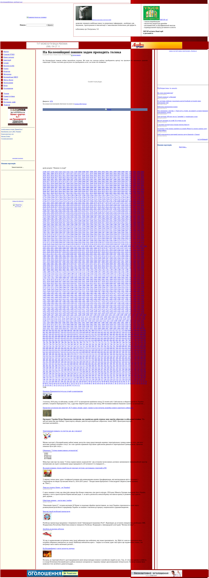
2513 (134, 215)
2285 (111, 232)
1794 (95, 270)
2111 (78, 246)
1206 (56, 315)
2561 (48, 213)
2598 (107, 209)
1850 (79, 266)
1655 (130, 279)
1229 (68, 313)
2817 (64, 193)
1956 (72, 258)
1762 (119, 272)
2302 (44, 232)
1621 (60, 283)
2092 (48, 248)
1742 (95, 274)
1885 (44, 264)
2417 (103, 223)
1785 (130, 270)
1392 (142, 299)
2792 (60, 195)
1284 (56, 309)
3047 (79, 176)
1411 (68, 299)
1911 (44, 262)
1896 (103, 262)
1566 (72, 287)
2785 (87, 195)
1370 (126, 301)
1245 (107, 311)
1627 (138, 281)
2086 (72, 248)
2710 (75, 201)
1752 (56, 274)
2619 (126, 207)
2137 (79, 244)
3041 (103, 176)
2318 (83, 230)
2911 (103, 185)
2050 (111, 250)
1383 (76, 301)
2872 (52, 189)
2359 (126, 226)
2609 (64, 209)
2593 (126, 209)
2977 (48, 181)
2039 (52, 252)
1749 (68, 274)
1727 (52, 275)
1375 (107, 301)
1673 (60, 279)
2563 (142, 211)
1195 (98, 315)
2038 (56, 252)
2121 (142, 244)
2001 (99, 254)
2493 (111, 217)
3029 (48, 177)
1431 (91, 297)
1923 (99, 260)
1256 (64, 311)
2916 (83, 185)
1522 (142, 289)
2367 (95, 226)
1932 (64, 260)
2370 (83, 226)
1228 (72, 313)
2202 (130, 238)
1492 (56, 293)
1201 (76, 315)
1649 (52, 281)
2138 (76, 244)
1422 (126, 297)
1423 (123, 297)
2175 (134, 240)
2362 (115, 226)
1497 (138, 291)
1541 (68, 289)
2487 (134, 217)
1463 (68, 295)
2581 (72, 211)
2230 (123, 236)
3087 (126, 172)
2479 (64, 219)
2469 (103, 219)
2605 (79, 209)
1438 (64, 297)
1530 (111, 289)
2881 (119, 187)
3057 (142, 174)
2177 (126, 240)
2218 (68, 238)
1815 (115, 268)
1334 (64, 305)
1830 (56, 268)
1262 (142, 309)
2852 (130, 189)
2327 (48, 230)
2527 (79, 215)
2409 (134, 223)
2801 (126, 193)
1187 (129, 315)
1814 (119, 268)
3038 (115, 176)
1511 (83, 291)
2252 (138, 234)
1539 (76, 289)
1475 (123, 293)
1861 (138, 264)
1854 (64, 266)
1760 (126, 272)
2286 (107, 232)
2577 (87, 211)
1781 (44, 272)
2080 (95, 248)
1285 (52, 309)
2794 (52, 195)
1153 (52, 319)
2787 (79, 195)
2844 (60, 191)
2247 (56, 236)
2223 (48, 238)
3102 (68, 172)
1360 (64, 303)
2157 (103, 242)
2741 (56, 199)
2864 (83, 189)
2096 (137, 246)
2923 (56, 185)
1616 (79, 283)
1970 (119, 256)
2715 (56, 201)
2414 (115, 223)
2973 (64, 181)
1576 (134, 285)
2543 (119, 213)
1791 (107, 270)
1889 (130, 262)
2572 (107, 211)
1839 (123, 266)
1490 (64, 293)
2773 (134, 195)
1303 (83, 307)
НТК (51, 101)
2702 (107, 201)
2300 (52, 232)
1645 (68, 281)
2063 (60, 250)
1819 (99, 268)
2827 (126, 191)
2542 (123, 213)
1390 (48, 301)
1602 (134, 283)
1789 (115, 270)
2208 (107, 238)
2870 (60, 189)
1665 (91, 279)
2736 (76, 199)
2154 (115, 242)
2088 (64, 248)
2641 (142, 205)
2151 (126, 242)
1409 (75, 299)
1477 (115, 293)
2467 (111, 219)
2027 (99, 252)
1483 (91, 293)
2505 (64, 217)
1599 (44, 285)
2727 (111, 199)
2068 (142, 248)
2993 (87, 179)
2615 (142, 207)
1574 (142, 285)
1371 (123, 301)
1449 (123, 295)
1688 (103, 277)
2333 (126, 228)
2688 (60, 203)
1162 (120, 317)
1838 (126, 266)
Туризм (6, 93)
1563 (83, 287)
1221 (99, 313)
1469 (44, 295)
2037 (60, 252)
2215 (79, 238)
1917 (123, 260)
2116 (59, 246)
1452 (111, 295)
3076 (68, 174)
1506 (103, 291)
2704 (99, 201)
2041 (44, 252)
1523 (138, 289)
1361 (60, 303)
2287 (103, 232)
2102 (113, 246)
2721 (134, 199)
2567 (126, 211)
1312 (48, 307)
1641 (83, 281)
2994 (83, 179)
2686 (68, 203)
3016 (99, 177)
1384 (72, 301)
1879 (68, 264)
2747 (134, 197)
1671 (68, 279)
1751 (60, 274)
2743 (48, 199)
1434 (79, 297)
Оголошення (8, 88)
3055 (48, 176)
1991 (138, 254)
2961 (111, 181)
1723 (68, 275)
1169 (94, 317)
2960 (115, 181)
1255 (68, 311)
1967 (130, 256)
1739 (107, 274)
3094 (99, 172)
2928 (138, 183)
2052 (103, 250)
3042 (99, 176)
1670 (72, 279)
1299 (99, 307)
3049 (72, 176)
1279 (76, 309)
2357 (134, 226)
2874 (44, 189)
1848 (87, 266)
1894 (111, 262)
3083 (142, 172)
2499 (87, 217)
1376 (103, 301)
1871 (99, 264)
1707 (130, 275)
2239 (87, 236)
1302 (87, 307)
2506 (60, 217)
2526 (83, 215)
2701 (111, 201)
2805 (111, 193)
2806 (107, 193)
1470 (142, 293)
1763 (115, 272)
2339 (103, 228)
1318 (126, 305)
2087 (68, 248)
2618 (130, 207)
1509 (91, 291)
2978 (44, 181)
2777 (119, 195)
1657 (123, 279)
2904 (130, 185)
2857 (111, 189)
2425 (72, 223)
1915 (130, 260)
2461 (134, 219)
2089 (60, 248)
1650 (48, 281)
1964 (142, 256)
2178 (123, 240)
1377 (99, 301)
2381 (142, 225)
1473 (130, 293)
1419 (138, 297)
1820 (95, 268)
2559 (56, 213)
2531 (64, 215)
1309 (60, 307)
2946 (68, 183)
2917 (79, 185)
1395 (130, 299)
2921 (64, 185)
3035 (126, 176)
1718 (87, 275)
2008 (71, 254)
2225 (142, 236)
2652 (99, 205)
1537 (83, 289)
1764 (111, 272)
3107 (48, 172)
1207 (52, 315)
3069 (95, 174)
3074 (76, 174)
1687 (107, 277)
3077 (64, 174)
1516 (64, 291)
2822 (44, 193)
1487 (76, 293)
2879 (126, 187)
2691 (48, 203)
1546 (48, 289)
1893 (115, 262)
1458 (87, 295)
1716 (95, 275)
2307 (126, 230)
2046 (126, 250)
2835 (95, 191)
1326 (95, 305)
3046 (83, 176)
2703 (103, 201)
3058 (138, 174)
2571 (111, 211)
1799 (76, 270)
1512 (79, 291)
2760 (83, 197)
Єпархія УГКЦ (8, 54)
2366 (99, 226)
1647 (60, 281)
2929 (134, 183)
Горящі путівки (9, 96)
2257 (119, 234)
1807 (44, 270)
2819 (56, 193)
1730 (142, 274)
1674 (56, 279)
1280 (72, 309)
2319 (79, 230)
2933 (119, 183)
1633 (115, 281)
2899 (48, 187)
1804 (56, 270)
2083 (83, 248)
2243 (72, 236)
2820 (52, 193)
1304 (79, 307)
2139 (72, 244)
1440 (56, 297)
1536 (87, 289)
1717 (91, 275)
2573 (103, 211)
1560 (95, 287)
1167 (101, 317)
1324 (103, 305)
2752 (115, 197)
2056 (87, 250)
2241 (79, 236)
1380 (87, 301)
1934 (56, 260)
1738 (111, 274)
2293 (79, 232)
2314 (99, 230)
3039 (111, 176)
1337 (52, 305)
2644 (130, 205)
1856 (56, 266)
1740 (103, 274)
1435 (76, 297)
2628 (91, 207)
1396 (126, 299)
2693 (142, 201)
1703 (44, 277)
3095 (95, 172)
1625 (44, 283)
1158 (135, 317)
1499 (130, 291)
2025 (107, 252)
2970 (76, 181)
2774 (130, 195)
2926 (44, 185)
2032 (79, 252)
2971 (72, 181)
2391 (103, 225)
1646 (64, 281)
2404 (52, 225)
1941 (130, 258)
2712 (68, 201)
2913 (95, 185)
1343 (130, 303)
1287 (44, 309)
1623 (52, 283)
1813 (123, 268)
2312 (107, 230)
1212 (134, 313)
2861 (95, 189)
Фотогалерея (8, 83)
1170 (90, 317)
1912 (142, 260)
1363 (52, 303)
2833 (103, 191)
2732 (91, 199)
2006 (79, 254)
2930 (130, 183)
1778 (56, 272)
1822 (87, 268)
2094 (145, 246)
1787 (123, 270)
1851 (76, 266)
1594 (64, 285)
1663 (99, 279)
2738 (68, 199)
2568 (123, 211)
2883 (111, 187)
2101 (117, 246)
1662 (103, 279)
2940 (91, 183)
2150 (130, 242)
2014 (48, 254)
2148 (138, 242)
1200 (79, 315)
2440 (115, 221)
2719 (142, 199)
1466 (56, 295)
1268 (119, 309)
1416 (48, 299)
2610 (60, 209)
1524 (134, 289)
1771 (83, 272)
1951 (91, 258)
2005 (83, 254)
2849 (142, 189)
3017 (95, 177)
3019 (87, 177)
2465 (119, 219)
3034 (130, 176)
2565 (134, 211)
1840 (119, 266)
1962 (48, 258)
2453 (64, 221)
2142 (60, 244)
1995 (122, 254)
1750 (64, 274)
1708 (126, 275)
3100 (76, 172)
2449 (79, 221)
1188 (125, 315)
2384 (130, 225)
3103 (64, 172)
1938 (142, 258)
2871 (56, 189)
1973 (107, 256)
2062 (64, 250)
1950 (95, 258)
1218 (111, 313)
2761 (79, 197)
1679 (138, 277)
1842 (111, 266)
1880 (64, 264)
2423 (79, 223)
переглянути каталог (17, 158)
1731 (138, 274)
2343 (87, 228)
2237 (95, 236)
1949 (99, 258)
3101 (72, 172)
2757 (95, 197)
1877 (76, 264)
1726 (56, 275)
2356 (138, 226)
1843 (107, 266)
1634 (111, 281)
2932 (123, 183)
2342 (91, 228)
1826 (72, 268)
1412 (64, 299)
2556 (68, 213)
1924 (95, 260)
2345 (79, 228)
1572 (48, 287)
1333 (68, 305)
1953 (83, 258)
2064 (56, 250)
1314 (142, 305)
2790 (68, 195)
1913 (138, 260)
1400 (111, 299)
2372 (76, 226)
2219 (64, 238)
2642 (138, 205)
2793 (56, 195)
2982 (130, 179)
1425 (115, 297)
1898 (95, 262)
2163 (79, 242)
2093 (44, 248)
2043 (138, 250)
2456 (52, 221)
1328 (87, 305)
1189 (121, 315)
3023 (72, 177)
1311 (52, 307)
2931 (126, 183)
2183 (103, 240)
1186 (133, 315)
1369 (130, 301)
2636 (60, 207)
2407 (142, 223)
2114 (67, 246)
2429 (56, 223)
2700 (115, 201)
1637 (99, 281)
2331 (134, 228)
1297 (107, 307)
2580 (76, 211)
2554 (76, 213)
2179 (119, 240)
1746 (79, 274)
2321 (72, 230)
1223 (91, 313)
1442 (48, 297)
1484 (87, 293)
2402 (60, 225)
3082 (44, 174)
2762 (76, 197)
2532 (60, 215)
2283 (119, 232)
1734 (126, 274)
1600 (142, 283)
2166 (68, 242)
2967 (87, 181)
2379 (48, 226)
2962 (107, 181)
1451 (115, 295)
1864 (126, 264)
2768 (52, 197)
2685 (72, 203)
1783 (138, 270)
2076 (111, 248)
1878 (72, 264)
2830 (115, 191)
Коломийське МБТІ (10, 77)
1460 (79, 295)
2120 (44, 246)
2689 (56, 203)
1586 (95, 285)
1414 (56, 299)
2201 (134, 238)
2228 (130, 236)
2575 (95, 211)
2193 (64, 240)
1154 (48, 319)
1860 (142, 264)
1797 (83, 270)
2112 (75, 246)
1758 (134, 272)
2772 (138, 195)
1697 (68, 277)
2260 (107, 234)
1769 (91, 272)
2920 (68, 185)
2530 (68, 215)
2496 (99, 217)
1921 (107, 260)
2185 (95, 240)
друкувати (77, 55)
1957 (68, 258)
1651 (44, 281)
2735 (79, 199)
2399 (72, 225)
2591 (134, 209)
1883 (52, 264)
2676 (107, 203)
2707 (87, 201)
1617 (76, 283)
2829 (119, 191)
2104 (106, 246)
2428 (60, 223)
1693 (83, 277)
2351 (56, 228)
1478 (111, 293)
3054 (52, 176)
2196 (52, 240)
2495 (103, 217)
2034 (72, 252)
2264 (91, 234)
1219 (107, 313)
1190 (118, 315)
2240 (83, 236)
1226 (79, 313)
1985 (60, 256)
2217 (72, 238)
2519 (111, 215)
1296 (111, 307)
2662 (60, 205)
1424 (119, 297)
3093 (103, 172)
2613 (48, 209)
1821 (91, 268)
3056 (44, 176)
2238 (91, 236)
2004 (87, 254)
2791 (64, 195)
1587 (91, 285)
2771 (142, 195)
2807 (103, 193)
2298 (60, 232)
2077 (107, 248)
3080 (52, 174)
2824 (138, 191)
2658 (76, 205)
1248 (95, 311)
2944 (76, 183)
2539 (134, 213)
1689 (99, 277)
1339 (44, 305)
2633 (72, 207)
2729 (103, 199)
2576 (91, 211)
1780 (48, 272)
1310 (56, 307)
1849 (83, 266)
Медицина (7, 74)
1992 (134, 254)
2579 (79, 211)
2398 (76, 225)
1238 (134, 311)
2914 (91, 185)
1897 (99, 262)
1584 (103, 285)
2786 (83, 195)
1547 (44, 289)
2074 (119, 248)
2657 (79, 205)
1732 (134, 274)
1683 (123, 277)
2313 (103, 230)
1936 (48, 260)
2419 (95, 223)
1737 (115, 274)
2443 (103, 221)
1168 (97, 317)
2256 (123, 234)
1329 (83, 305)
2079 (99, 248)
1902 (79, 262)
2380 (44, 226)
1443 (44, 297)
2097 (133, 246)
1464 (64, 295)
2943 (79, 183)
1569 (60, 287)
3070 (91, 174)
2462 (130, 219)
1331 (76, 305)
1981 (76, 256)
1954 (79, 258)
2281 (126, 232)
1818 (103, 268)
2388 (115, 225)
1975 (99, 256)
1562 (87, 287)
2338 (107, 228)
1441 (52, 297)
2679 (95, 203)
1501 (122, 291)
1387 (60, 301)
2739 (64, 199)
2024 (111, 252)
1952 (87, 258)
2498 (91, 217)
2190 (76, 240)
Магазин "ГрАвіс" (5, 136)
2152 (123, 242)
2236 (99, 236)
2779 (111, 195)
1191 (114, 315)
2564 (138, 211)
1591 (76, 285)
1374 (111, 301)
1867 (115, 264)
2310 (115, 230)
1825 (76, 268)
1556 (111, 287)
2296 (68, 232)
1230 (64, 313)
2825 (134, 191)
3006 (138, 177)
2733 (87, 199)
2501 (79, 217)
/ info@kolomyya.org (17, 2)
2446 (91, 221)
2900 (44, 187)
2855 (119, 189)
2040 (48, 252)
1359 (68, 303)
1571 (52, 287)
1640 (87, 281)
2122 (138, 244)
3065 (111, 174)
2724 (123, 199)
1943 (123, 258)
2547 (103, 213)
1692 (87, 277)
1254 (72, 311)
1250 (87, 311)
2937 (103, 183)
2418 (99, 223)
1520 (48, 291)
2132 (99, 244)
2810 (91, 193)
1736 (119, 274)
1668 (79, 279)
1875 (83, 264)
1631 (123, 281)
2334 (123, 228)
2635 (64, 207)
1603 (130, 283)
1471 (138, 293)
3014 (107, 177)
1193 (106, 315)
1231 (60, 313)
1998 (111, 254)
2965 (95, 181)
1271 (107, 309)
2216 (76, 238)
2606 (75, 209)
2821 (48, 193)
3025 (64, 177)
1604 (126, 283)
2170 (52, 242)
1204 (64, 315)
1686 (111, 277)
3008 (130, 177)
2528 (76, 215)
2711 (71, 201)
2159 (95, 242)
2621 (119, 207)
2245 (64, 236)
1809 (138, 268)
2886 (99, 187)
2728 (107, 199)
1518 (56, 291)
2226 (138, 236)
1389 (52, 301)
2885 (103, 187)
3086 (130, 172)
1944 (119, 258)
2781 (103, 195)
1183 (144, 315)
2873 (48, 189)
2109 (86, 246)
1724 (64, 275)
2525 (87, 215)
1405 (91, 299)
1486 (79, 293)
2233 (111, 236)
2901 (142, 185)
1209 (44, 315)
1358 (72, 303)
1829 (60, 268)
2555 (72, 213)
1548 (142, 287)
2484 (44, 219)
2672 (123, 203)
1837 (130, 266)
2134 (91, 244)
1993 (130, 254)
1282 (64, 309)
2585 (56, 211)
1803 (60, 270)
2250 (44, 236)
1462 (72, 295)
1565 (76, 287)
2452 (68, 221)
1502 (119, 291)
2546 (107, 213)
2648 (115, 205)
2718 (44, 201)
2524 (91, 215)
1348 (111, 303)
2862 (91, 189)
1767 (99, 272)
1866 (119, 264)
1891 (122, 262)
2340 (99, 228)
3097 (87, 172)
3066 (107, 174)
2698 (122, 201)
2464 (123, 219)
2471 (95, 219)
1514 (72, 291)
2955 (134, 181)
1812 (126, 268)
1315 (138, 305)
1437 (68, 297)
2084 (79, 248)
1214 (126, 313)
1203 (68, 315)
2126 (123, 244)
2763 (72, 197)
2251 (142, 234)
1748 (72, 274)
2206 (115, 238)
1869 (107, 264)
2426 (68, 223)
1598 (48, 285)
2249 (48, 236)
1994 (126, 254)
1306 (71, 307)
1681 (130, 277)
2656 (83, 205)
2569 (119, 211)
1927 (83, 260)
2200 (138, 238)
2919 (72, 185)
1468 (48, 295)
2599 (103, 209)
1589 (83, 285)
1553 (123, 287)
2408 (138, 223)
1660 (111, 279)
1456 (95, 295)
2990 (99, 179)
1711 (115, 275)
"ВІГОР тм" (164, 19)
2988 (107, 179)
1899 (91, 262)
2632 (76, 207)
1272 (103, 309)
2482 (52, 219)
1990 (142, 254)
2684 (76, 203)
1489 (68, 293)
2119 (48, 246)
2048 (119, 250)
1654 (134, 279)
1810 (134, 268)
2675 (111, 203)
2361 (119, 226)
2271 (64, 234)
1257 (60, 311)
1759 (130, 272)
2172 (44, 242)
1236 (142, 311)
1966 (134, 256)
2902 (138, 185)
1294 (119, 307)
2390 (107, 225)
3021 (79, 177)
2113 (71, 246)
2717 (48, 201)
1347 (115, 303)
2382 (138, 225)
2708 (83, 201)
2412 (123, 223)
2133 (95, 244)
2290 (91, 232)
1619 (68, 283)
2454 (60, 221)
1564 (79, 287)
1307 (68, 307)
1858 (48, 266)
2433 (142, 221)
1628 (134, 281)
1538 (79, 289)
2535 (48, 215)
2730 (99, 199)
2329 (142, 228)
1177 (63, 317)
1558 (103, 287)
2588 (44, 211)
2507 (56, 217)
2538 (138, 213)
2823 (142, 191)
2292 (83, 232)
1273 (99, 309)
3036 (123, 176)
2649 (111, 205)
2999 (64, 179)
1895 (107, 262)
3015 (103, 177)
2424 (76, 223)
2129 (111, 244)
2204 (122, 238)
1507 (99, 291)
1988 (48, 256)
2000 (103, 254)
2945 (72, 183)
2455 (56, 221)
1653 (138, 279)
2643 (134, 205)
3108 (44, 172)
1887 (138, 262)
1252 (79, 311)
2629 (87, 207)
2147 (142, 242)
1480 (103, 293)
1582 (111, 285)
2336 (115, 228)
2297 (64, 232)
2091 (52, 248)
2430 (52, 223)
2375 (64, 226)
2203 (126, 238)
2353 (48, 228)
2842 (68, 191)
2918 (76, 185)
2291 (87, 232)
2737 (72, 199)
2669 (134, 203)
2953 (142, 181)
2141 (64, 244)
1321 (115, 305)
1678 (142, 277)
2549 (95, 213)
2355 (142, 226)
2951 (48, 183)
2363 (111, 226)
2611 (56, 209)
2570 (115, 211)
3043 (95, 176)
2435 (134, 221)
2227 (134, 236)
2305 (134, 230)
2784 (91, 195)
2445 (95, 221)
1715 (99, 275)
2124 (130, 244)
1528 (119, 289)
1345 (123, 303)
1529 (115, 289)
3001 (56, 179)
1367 (138, 301)
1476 (119, 293)
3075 (72, 174)
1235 (44, 313)
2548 (99, 213)
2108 (90, 246)
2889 (87, 187)
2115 (63, 246)
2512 (138, 215)
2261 (103, 234)
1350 (103, 303)
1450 (119, 295)
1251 (83, 311)
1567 (68, 287)
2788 (76, 195)
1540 (72, 289)
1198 (87, 315)
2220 (60, 238)
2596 (115, 209)
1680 (134, 277)
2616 (138, 207)
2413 (119, 223)
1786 (126, 270)
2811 (87, 193)
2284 (115, 232)
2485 (142, 217)
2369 (87, 226)
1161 (124, 317)
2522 (99, 215)
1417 (44, 299)
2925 (48, 185)
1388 (56, 301)
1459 (83, 295)
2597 (111, 209)
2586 (52, 211)
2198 (44, 240)
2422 (83, 223)
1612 (95, 283)
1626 (142, 281)
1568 (64, 287)
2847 (48, 191)
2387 (119, 225)
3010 (122, 177)
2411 (126, 223)
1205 (60, 315)
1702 (48, 277)
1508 (95, 291)
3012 (115, 177)
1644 (72, 281)
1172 (82, 317)
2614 (44, 209)
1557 (107, 287)
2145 (48, 244)
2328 (44, 230)
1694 (79, 277)
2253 (134, 234)
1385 (68, 301)
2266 (83, 234)
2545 (111, 213)
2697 (126, 201)
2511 (142, 215)
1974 (103, 256)
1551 (130, 287)
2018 (134, 252)
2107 (94, 246)
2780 (107, 195)
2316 (91, 230)
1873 (91, 264)
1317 (130, 305)
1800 (72, 270)
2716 (52, 201)
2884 (107, 187)
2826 (130, 191)
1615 (83, 283)
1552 (126, 287)
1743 (91, 274)
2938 (99, 183)
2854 (123, 189)
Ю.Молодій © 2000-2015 (18, 201)
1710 (119, 275)
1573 (44, 287)
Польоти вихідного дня (7, 134)
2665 (48, 205)
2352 (52, 228)
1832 (48, 268)
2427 (64, 223)
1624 (48, 283)
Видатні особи (8, 66)
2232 (115, 236)
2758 (91, 197)
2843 (64, 191)
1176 (67, 317)
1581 (115, 285)
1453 (107, 295)
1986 (56, 256)
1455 (99, 295)
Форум (6, 51)
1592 (72, 285)
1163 (116, 317)
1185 (137, 315)
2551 (87, 213)
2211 (95, 238)
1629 (130, 281)
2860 (99, 189)
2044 (134, 250)
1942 (126, 258)
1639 (91, 281)
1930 (72, 260)
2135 (87, 244)
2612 (52, 209)
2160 (91, 242)
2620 (123, 207)
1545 (52, 289)
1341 (138, 303)
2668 (138, 203)
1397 (122, 299)
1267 (123, 309)
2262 (99, 234)
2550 (91, 213)
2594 (122, 209)
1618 (72, 283)
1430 (95, 297)
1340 (142, 303)
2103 (110, 246)
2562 (44, 213)
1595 (60, 285)
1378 (95, 301)
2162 (83, 242)
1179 (55, 317)
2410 (130, 223)
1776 (64, 272)
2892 (76, 187)
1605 (122, 283)
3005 (142, 177)
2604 (83, 209)
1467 (52, 295)
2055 (91, 250)
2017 (138, 252)
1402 (103, 299)
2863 (87, 189)
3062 (123, 174)
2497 (95, 217)
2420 (91, 223)
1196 (95, 315)
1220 (103, 313)
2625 (103, 207)
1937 (44, 260)
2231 (119, 236)
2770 (44, 197)
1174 (75, 317)
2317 (87, 230)
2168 (60, 242)
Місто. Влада (8, 80)
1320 (119, 305)
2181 (111, 240)
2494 (107, 217)
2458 (44, 221)
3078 (60, 174)
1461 (76, 295)
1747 (76, 274)
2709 (79, 201)
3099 (79, 172)
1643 (76, 281)
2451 (72, 221)
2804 (115, 193)
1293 (122, 307)
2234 (107, 236)
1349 (107, 303)
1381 (83, 301)
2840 (76, 191)
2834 (99, 191)
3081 (48, 174)
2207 (111, 238)
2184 (99, 240)
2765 (64, 197)
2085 (76, 248)
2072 (126, 248)
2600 (99, 209)
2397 (79, 225)
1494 (48, 293)
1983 (68, 256)
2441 (111, 221)
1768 (95, 272)
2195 (56, 240)
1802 (64, 270)
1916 (126, 260)
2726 (115, 199)
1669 (76, 279)
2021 (123, 252)
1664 (95, 279)
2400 (68, 225)
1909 (52, 262)
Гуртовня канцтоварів (7, 138)
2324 (60, 230)
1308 (64, 307)
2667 (142, 203)
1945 (115, 258)
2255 (126, 234)
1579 (123, 285)
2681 (87, 203)
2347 (72, 228)
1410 (71, 299)
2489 (126, 217)
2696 (130, 201)
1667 (83, 279)
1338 (48, 305)
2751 (119, 197)
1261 (44, 311)
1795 (91, 270)
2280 (130, 232)
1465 (60, 295)
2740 (60, 199)
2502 (76, 217)
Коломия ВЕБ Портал (80, 104)
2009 (68, 254)
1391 (44, 301)
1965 (138, 256)
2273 (56, 234)
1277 (83, 309)
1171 (86, 317)
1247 (99, 311)
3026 (60, 177)
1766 (103, 272)
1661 (107, 279)
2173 (142, 240)
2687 (64, 203)
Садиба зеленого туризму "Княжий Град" (12, 129)
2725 (119, 199)
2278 (138, 232)
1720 (79, 275)
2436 (130, 221)
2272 (60, 234)
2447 (87, 221)
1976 (95, 256)
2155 (111, 242)
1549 (138, 287)
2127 (119, 244)
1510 (87, 291)
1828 (64, 268)
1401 (107, 299)
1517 (60, 291)
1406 (87, 299)
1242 (119, 311)
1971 (115, 256)
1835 (138, 266)
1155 (44, 319)
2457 (48, 221)
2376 (60, 226)
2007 (75, 254)
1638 (95, 281)
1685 (115, 277)
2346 (76, 228)
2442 (107, 221)
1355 (83, 303)
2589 (142, 209)
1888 (134, 262)
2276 (44, 234)
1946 (111, 258)
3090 (115, 172)
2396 (83, 225)
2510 (44, 217)
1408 (79, 299)
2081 (91, 248)
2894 (68, 187)
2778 (115, 195)
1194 (102, 315)
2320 (76, 230)
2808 (99, 193)
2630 (83, 207)
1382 (79, 301)
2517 (119, 215)
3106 (52, 172)
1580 (119, 285)
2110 (82, 246)
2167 (64, 242)
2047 (123, 250)
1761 (123, 272)
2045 (130, 250)
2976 (52, 181)
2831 (111, 191)
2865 (79, 189)
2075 (115, 248)
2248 (52, 236)
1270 (111, 309)
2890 (83, 187)
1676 (48, 279)
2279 (134, 232)
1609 (107, 283)
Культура (6, 71)
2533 (56, 215)
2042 (142, 250)
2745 (142, 197)
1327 (91, 305)
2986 (115, 179)
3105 (56, 172)
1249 (91, 311)
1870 (103, 264)
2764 (68, 197)
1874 (87, 264)
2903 (134, 185)
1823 (83, 268)
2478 (68, 219)
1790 (111, 270)
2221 (56, 238)
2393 (95, 225)
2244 (68, 236)
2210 (99, 238)
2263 (95, 234)
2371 (79, 226)
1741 (99, 274)
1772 (79, 272)
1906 (64, 262)
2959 (119, 181)
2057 (83, 250)
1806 (48, 270)
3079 (56, 174)
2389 (111, 225)
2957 (126, 181)
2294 (76, 232)
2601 (95, 209)
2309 (119, 230)
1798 (79, 270)
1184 (140, 315)
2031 (83, 252)
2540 (130, 213)
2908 (115, 185)
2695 (134, 201)
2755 (103, 197)
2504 (68, 217)
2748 (130, 197)
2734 (83, 199)
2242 (76, 236)
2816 (68, 193)
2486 (138, 217)
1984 (64, 256)
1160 (128, 317)
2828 (123, 191)
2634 (68, 207)
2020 (126, 252)
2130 (107, 244)
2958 (123, 181)
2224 (44, 238)
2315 (95, 230)
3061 (126, 174)
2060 (72, 250)
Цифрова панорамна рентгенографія (101, 19)
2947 (64, 183)
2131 (103, 244)
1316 (134, 305)
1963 (44, 258)
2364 (107, 226)
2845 (56, 191)
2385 (126, 225)
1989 (44, 256)
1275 (91, 309)
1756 (142, 272)
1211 (138, 313)
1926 (87, 260)
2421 (87, 223)
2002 (95, 254)
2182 (107, 240)
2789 (72, 195)
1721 (76, 275)
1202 (72, 315)
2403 (56, 225)
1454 (103, 295)
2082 (87, 248)
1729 (44, 275)
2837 (87, 191)
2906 (122, 185)
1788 (119, 270)
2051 (107, 250)
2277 (142, 232)
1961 (52, 258)
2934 (115, 183)
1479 (107, 293)
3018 (91, 177)
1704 (142, 275)
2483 (48, 219)
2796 (44, 195)
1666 (87, 279)
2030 (87, 252)
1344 (126, 303)
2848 (44, 191)
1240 (126, 311)
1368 (134, 301)
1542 (64, 289)
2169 (56, 242)
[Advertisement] (7, 184)
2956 (130, 181)
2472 (91, 219)
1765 (107, 272)
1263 (138, 309)
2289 (95, 232)
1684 (119, 277)
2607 (71, 209)
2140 (68, 244)
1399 (115, 299)
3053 (56, 176)
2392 (99, 225)
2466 (115, 219)
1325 (99, 305)
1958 (64, 258)
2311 (111, 230)
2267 (79, 234)
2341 (95, 228)
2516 (123, 215)
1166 (105, 317)
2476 (76, 219)
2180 (115, 240)
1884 (48, 264)
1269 (115, 309)
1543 (60, 289)
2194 (60, 240)
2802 (122, 193)
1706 (134, 275)
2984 (123, 179)
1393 (138, 299)
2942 (83, 183)
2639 (48, 207)
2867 (72, 189)
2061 (68, 250)
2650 (107, 205)
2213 (87, 238)
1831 (52, 268)
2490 (123, 217)
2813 (79, 193)
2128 (115, 244)
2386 (123, 225)
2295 (72, 232)
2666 (44, 205)
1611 (99, 283)
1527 (123, 289)
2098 (129, 246)
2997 (72, 179)
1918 (119, 260)
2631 (79, 207)
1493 (52, 293)
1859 (44, 266)
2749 (126, 197)
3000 (60, 179)
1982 (72, 256)
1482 (95, 293)
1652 (142, 279)
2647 (119, 205)
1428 (103, 297)
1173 (78, 317)
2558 (60, 213)
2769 (48, 197)
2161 (87, 242)
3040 (107, 176)
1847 (91, 266)
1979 (83, 256)
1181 (48, 317)
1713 (107, 275)
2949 (56, 183)
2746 (138, 197)
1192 (110, 315)
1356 (79, 303)
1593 (68, 285)
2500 (83, 217)
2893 (72, 187)
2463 (126, 219)
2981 (134, 179)
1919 (115, 260)
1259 (52, 311)
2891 (79, 187)
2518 (115, 215)
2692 (44, 203)
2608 (68, 209)
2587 (48, 211)
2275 (48, 234)
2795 (48, 195)
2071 (130, 248)
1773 (76, 272)
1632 (119, 281)
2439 (119, 221)
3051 (64, 176)
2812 (83, 193)
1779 (52, 272)
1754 (48, 274)
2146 (44, 244)
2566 (130, 211)
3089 (119, 172)
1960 (56, 258)
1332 (72, 305)
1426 (111, 297)
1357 (76, 303)
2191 (72, 240)
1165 (109, 317)
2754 (107, 197)
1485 (83, 293)
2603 (87, 209)
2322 (68, 230)
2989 (103, 179)
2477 (72, 219)
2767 (56, 197)
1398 (119, 299)
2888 (91, 187)
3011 (119, 177)
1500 (126, 291)
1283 (60, 309)
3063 (119, 174)
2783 (95, 195)
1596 (56, 285)
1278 (79, 309)
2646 (123, 205)
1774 (72, 272)
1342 (134, 303)
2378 (52, 226)
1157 (139, 317)
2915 (87, 185)
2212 (91, 238)
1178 (59, 317)
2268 (76, 234)
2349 (64, 228)
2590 (138, 209)
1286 (48, 309)
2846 (52, 191)
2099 (125, 246)
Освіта (5, 68)
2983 (126, 179)
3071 (87, 174)
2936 (107, 183)
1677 (44, 279)
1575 (138, 285)
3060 (130, 174)
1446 (134, 295)
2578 (83, 211)
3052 (60, 176)
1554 (119, 287)
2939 (95, 183)
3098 (83, 172)
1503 (115, 291)
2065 (52, 250)
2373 (72, 226)
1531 (107, 289)
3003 (48, 179)
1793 (99, 270)
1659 (115, 279)
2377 (56, 226)
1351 (99, 303)
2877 (134, 187)
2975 (56, 181)
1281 (68, 309)
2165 (72, 242)
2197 (48, 240)
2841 (72, 191)
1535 (91, 289)
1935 (52, 260)
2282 (123, 232)
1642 (79, 281)
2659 (72, 205)
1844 (103, 266)
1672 (64, 279)
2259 (111, 234)
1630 (126, 281)
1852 (72, 266)
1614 (87, 283)
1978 (87, 256)
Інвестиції (7, 60)
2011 (60, 254)
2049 (115, 250)
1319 (123, 305)
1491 (60, 293)
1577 (130, 285)
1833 (44, 268)
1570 (56, 287)
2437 (126, 221)
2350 (60, 228)
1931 (68, 260)
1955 (76, 258)
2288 (99, 232)
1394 (134, 299)
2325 (56, 230)
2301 (48, 232)
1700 (56, 277)
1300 (95, 307)
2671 (126, 203)
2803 (119, 193)
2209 (103, 238)
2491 (119, 217)
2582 (68, 211)
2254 (130, 234)
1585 (99, 285)
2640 (44, 207)
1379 (91, 301)
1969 (123, 256)
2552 (83, 213)
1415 (52, 299)
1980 (79, 256)
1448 (126, 295)
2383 (134, 225)
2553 (79, 213)
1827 (68, 268)
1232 (56, 313)
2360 (123, 226)
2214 (83, 238)
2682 (83, 203)
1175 (71, 317)
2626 (99, 207)
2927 (142, 183)
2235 (103, 236)
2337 (111, 228)
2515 (126, 215)
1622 (56, 283)
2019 (130, 252)
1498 (134, 291)
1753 (52, 274)
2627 (95, 207)
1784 (134, 270)
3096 (91, 172)
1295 (115, 307)
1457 (91, 295)
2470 (99, 219)
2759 (87, 197)
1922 (103, 260)
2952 (44, 183)
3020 (83, 177)
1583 (107, 285)
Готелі (5, 99)
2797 (142, 193)
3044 (91, 176)
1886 (142, 262)
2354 (44, 228)
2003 (91, 254)
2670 (130, 203)
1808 (142, 268)
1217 (115, 313)
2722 (130, 199)
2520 (107, 215)
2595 (119, 209)
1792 (103, 270)
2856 (115, 189)
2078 (103, 248)
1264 (134, 309)
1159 (132, 317)
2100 (121, 246)
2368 (91, 226)
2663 (56, 205)
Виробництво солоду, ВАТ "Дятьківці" (11, 131)
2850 (138, 189)
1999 (107, 254)
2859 (103, 189)
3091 (111, 172)
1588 (87, 285)
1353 (91, 303)
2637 (56, 207)
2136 (83, 244)
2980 (138, 179)
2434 (138, 221)
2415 (111, 223)
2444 (99, 221)
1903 (75, 262)
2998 (68, 179)
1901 (83, 262)
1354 (87, 303)
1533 (99, 289)
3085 (134, 172)
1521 (44, 291)
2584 (60, 211)
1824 (79, 268)
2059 (76, 250)
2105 (102, 246)
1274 (95, 309)
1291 (130, 307)
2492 (115, 217)
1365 (44, 303)
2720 (138, 199)
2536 (44, 215)
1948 (103, 258)
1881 (60, 264)
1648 (56, 281)
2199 (142, 238)
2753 (111, 197)
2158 (99, 242)
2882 (115, 187)
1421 (130, 297)
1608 (111, 283)
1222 (95, 313)
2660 (68, 205)
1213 (130, 313)
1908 (56, 262)
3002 (52, 179)
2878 (130, 187)
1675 (52, 279)
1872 (95, 264)
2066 (48, 250)
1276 (87, 309)
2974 (60, 181)
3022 (76, 177)
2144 (52, 244)
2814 (76, 193)
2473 (87, 219)
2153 (119, 242)
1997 (115, 254)
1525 (130, 289)
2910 (107, 185)
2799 (134, 193)
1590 (79, 285)
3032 (138, 176)
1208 (48, 315)
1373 (115, 301)
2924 (52, 185)
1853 (68, 266)
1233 (52, 313)
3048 (76, 176)
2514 (130, 215)
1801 (68, 270)
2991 (95, 179)
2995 (79, 179)
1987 (52, 256)
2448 (83, 221)
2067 (44, 250)
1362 (56, 303)
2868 (68, 189)
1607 (115, 283)
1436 (72, 297)
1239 (130, 311)
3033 (134, 176)
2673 (119, 203)
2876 (138, 187)
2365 (103, 226)
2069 (138, 248)
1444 (142, 295)
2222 (52, 238)
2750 (123, 197)
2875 (142, 187)
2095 (141, 246)
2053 (99, 250)
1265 (130, 309)
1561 (91, 287)
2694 (138, 201)
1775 (68, 272)
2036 (64, 252)
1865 (123, 264)
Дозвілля (6, 105)
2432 (44, 223)
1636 (103, 281)
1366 (142, 301)
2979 (142, 179)
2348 (68, 228)
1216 (119, 313)
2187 (87, 240)
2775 (126, 195)
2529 (72, 215)
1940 (134, 258)
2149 (134, 242)
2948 (60, 183)
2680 (91, 203)
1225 (83, 313)
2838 (83, 191)
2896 (60, 187)
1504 (111, 291)
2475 (79, 219)
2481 (56, 219)
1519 (52, 291)
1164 (113, 317)
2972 (68, 181)
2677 (103, 203)
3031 (142, 176)
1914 (134, 260)
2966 (91, 181)
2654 (91, 205)
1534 (95, 289)
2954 (138, 181)
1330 (79, 305)
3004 (44, 179)
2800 (130, 193)
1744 (87, 274)
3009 (126, 177)
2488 (130, 217)
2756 (99, 197)
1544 (56, 289)
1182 (44, 317)
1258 (56, 311)
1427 (107, 297)
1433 (83, 297)
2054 (95, 250)
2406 (44, 225)
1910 (48, 262)
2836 (91, 191)
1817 (107, 268)
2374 (68, 226)
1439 (60, 297)
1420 (134, 297)
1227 (76, 313)
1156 (143, 317)
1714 (103, 275)
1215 (123, 313)
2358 (130, 226)
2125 (126, 244)
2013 (52, 254)
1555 (115, 287)
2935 (111, 183)
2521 (103, 215)
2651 (103, 205)
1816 (111, 268)
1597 (52, 285)
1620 (64, 283)
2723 (126, 199)
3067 (103, 174)
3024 (68, 177)
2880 (123, 187)
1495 (44, 293)
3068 (99, 174)
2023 (115, 252)
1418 (142, 297)
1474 (126, 293)
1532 (103, 289)
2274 (52, 234)
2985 (119, 179)
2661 (64, 205)
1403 (99, 299)
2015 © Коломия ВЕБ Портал (6, 2)
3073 (79, 174)
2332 (130, 228)
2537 (142, 213)
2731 (95, 199)
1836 (134, 266)
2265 (87, 234)
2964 (99, 181)
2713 (64, 201)
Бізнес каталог (8, 57)
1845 (99, 266)
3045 (87, 176)
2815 (72, 193)
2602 (91, 209)
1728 (48, 275)
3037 (119, 176)
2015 (44, 254)
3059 (134, 174)
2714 (60, 201)
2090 (56, 248)
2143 (56, 244)
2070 (134, 248)
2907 (119, 185)
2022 (119, 252)
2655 (87, 205)
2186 (91, 240)
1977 (91, 256)
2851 (134, 189)
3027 (56, 177)
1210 (142, 313)
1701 (52, 277)
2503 (72, 217)
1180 (52, 317)
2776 (123, 195)
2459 (142, 219)
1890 (126, 262)
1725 (60, 275)
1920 (111, 260)
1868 (111, 264)
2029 (91, 252)
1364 (48, 303)
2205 (119, 238)
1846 (95, 266)
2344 (83, 228)
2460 (138, 219)
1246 (103, 311)
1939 (138, 258)
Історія (5, 63)
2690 (52, 203)
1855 (60, 266)
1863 (130, 264)
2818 (60, 193)
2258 (115, 234)
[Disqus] (95, 138)
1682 (126, 277)
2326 (52, 230)
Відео (5, 85)
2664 (52, 205)
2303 (142, 230)
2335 (119, 228)
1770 (87, 272)
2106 (98, 246)
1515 (68, 291)
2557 (64, 213)
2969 (79, 181)
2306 (130, 230)
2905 (126, 185)
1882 (56, 264)
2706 (91, 201)
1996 (119, 254)
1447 (130, 295)
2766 (60, 197)
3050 (68, 176)
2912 (99, 185)
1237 (138, 311)
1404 (95, 299)
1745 (83, 274)
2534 (52, 215)
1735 (123, 274)
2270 (68, 234)
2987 (111, 179)
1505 (107, 291)
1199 (83, 315)
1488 (72, 293)
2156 (107, 242)
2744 (44, 199)
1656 (126, 279)
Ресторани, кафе (9, 102)
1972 (111, 256)
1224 (87, 313)
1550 (134, 287)
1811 (130, 268)
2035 (68, 252)
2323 (64, 230)
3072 (83, 174)
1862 (134, 264)
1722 (72, 275)
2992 (91, 179)
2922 (60, 185)
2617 (134, 207)
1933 (60, 260)
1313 (44, 307)
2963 (103, 181)
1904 (71, 262)
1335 (60, 305)
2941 (87, 183)
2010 (64, 254)
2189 (79, 240)
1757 (138, 272)
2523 (95, 215)
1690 (95, 277)
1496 (142, 291)
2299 (56, 232)
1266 (126, 309)
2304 (138, 230)
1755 (44, 274)
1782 (142, 270)
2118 (52, 246)
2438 (123, 221)
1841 (115, 266)
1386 (64, 301)
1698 (64, 277)
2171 (48, 242)
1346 (119, 303)
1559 (99, 287)
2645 (126, 205)
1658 (119, 279)
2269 (72, 234)
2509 (48, 217)
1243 (115, 311)
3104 (60, 172)
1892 (119, 262)
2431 (48, 223)
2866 (76, 189)
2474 (83, 219)
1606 (119, 283)
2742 (52, 199)
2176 (130, 240)
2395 (87, 225)
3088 (123, 172)
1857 (52, 266)
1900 (87, 262)
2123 (134, 244)
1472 (134, 293)
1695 (76, 277)
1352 (95, 303)
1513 (76, 291)
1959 (60, 258)
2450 (76, 221)
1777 (60, 272)
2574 (99, 211)
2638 (52, 207)
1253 (76, 311)
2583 (64, 211)
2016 (142, 252)
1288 (142, 307)
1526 (126, 289)
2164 (76, 242)
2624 (107, 207)
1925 (91, 260)
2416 (107, 223)
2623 (111, 207)
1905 (68, 262)
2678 (99, 203)
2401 (64, 225)
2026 (103, 252)
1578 (126, 285)
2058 (79, 250)
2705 (95, 201)
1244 (111, 311)
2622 (115, 207)
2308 (122, 230)
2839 (79, 191)
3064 (115, 174)
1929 (76, 260)
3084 (138, 172)
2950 (52, 183)
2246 (60, 236)
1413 (60, 299)
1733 (130, 274)
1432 (87, 297)
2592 (130, 209)
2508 (52, 217)
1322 (111, 305)
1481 (99, 293)
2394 (91, 225)
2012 (56, 254)
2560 (52, 213)
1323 (107, 305)
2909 (111, 185)
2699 (119, 201)
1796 (87, 270)
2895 (64, 187)
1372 (119, 301)
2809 (95, 193)
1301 (91, 307)
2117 (56, 246)
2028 (95, 252)
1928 (79, 260)
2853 (126, 189)
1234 (48, 313)
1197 (91, 315)
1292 (126, 307)
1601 (138, 283)
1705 (138, 275)
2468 (107, 219)
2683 (79, 203)
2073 (123, 248)
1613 (91, 283)
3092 (107, 172)
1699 (60, 277)
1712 (111, 275)
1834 (142, 266)
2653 (95, 205)
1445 (138, 295)
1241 (123, 311)
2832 (107, 191)
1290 (134, 307)
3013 (111, 177)
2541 (126, 213)
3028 (52, 177)
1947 (107, 258)
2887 (95, 187)
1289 (138, 307)
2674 (115, 203)
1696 (72, 277)
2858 (107, 189)
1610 (103, 283)
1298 (103, 307)
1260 (48, 311)
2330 (138, 228)
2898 (52, 187)
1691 (91, 277)
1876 (79, 264)
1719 (83, 275)
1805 (52, 270)
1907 (60, 262)
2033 (76, 252)
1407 (83, 299)
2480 (60, 219)
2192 (68, 240)
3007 (134, 177)
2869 (64, 189)
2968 (83, 181)
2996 (76, 179)
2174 (138, 240)
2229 (126, 236)
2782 (99, 195)
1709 (122, 275)
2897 (56, 187)
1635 (107, 281)
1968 (126, 256)
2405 (48, 225)
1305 (75, 307)
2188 (83, 240)
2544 (115, 213)
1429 (99, 297)
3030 (44, 177)
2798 (138, 193)
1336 (56, 305)
